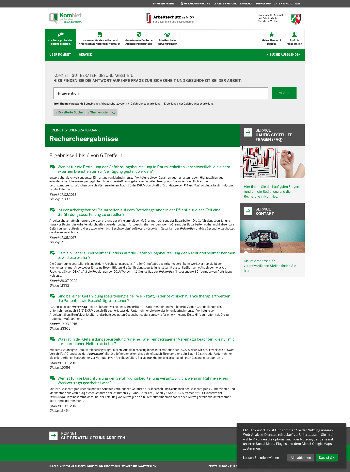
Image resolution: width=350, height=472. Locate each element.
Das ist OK (327, 458)
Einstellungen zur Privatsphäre (231, 466)
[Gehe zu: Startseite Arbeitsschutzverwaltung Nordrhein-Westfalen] (170, 18)
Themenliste (99, 112)
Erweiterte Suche (70, 112)
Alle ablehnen (301, 458)
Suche (285, 54)
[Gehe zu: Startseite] (65, 18)
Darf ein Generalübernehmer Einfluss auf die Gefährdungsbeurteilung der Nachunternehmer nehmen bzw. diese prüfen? (146, 255)
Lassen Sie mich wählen (261, 458)
